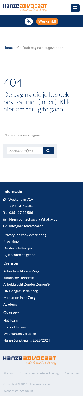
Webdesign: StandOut (18, 391)
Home (8, 47)
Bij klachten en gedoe (19, 254)
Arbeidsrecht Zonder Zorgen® (26, 284)
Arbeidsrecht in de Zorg (21, 271)
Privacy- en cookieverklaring (24, 235)
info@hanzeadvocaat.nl (26, 226)
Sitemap (8, 373)
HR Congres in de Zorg (20, 291)
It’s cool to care (14, 327)
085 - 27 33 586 (20, 212)
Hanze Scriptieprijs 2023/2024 (26, 340)
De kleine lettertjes (17, 248)
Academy (10, 304)
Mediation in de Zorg (19, 297)
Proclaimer (11, 241)
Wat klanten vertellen (19, 333)
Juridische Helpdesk (18, 277)
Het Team (10, 320)
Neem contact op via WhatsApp (32, 219)
